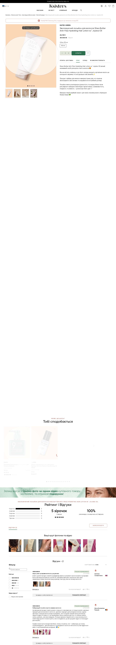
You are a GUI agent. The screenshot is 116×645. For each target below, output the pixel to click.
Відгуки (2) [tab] (13, 527)
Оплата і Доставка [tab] (66, 60)
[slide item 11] (67, 481)
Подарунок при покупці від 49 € (58, 1)
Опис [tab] (78, 60)
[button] (9, 93)
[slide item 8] (61, 481)
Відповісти (36, 589)
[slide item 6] (57, 481)
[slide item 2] (29, 85)
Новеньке (63, 10)
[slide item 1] (27, 85)
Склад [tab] (85, 60)
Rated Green (65, 25)
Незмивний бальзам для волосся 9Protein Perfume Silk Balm (16, 465)
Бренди (75, 10)
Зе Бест (51, 10)
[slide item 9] (63, 481)
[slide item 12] (69, 481)
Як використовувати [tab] (97, 60)
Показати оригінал (79, 595)
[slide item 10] (65, 481)
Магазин (40, 10)
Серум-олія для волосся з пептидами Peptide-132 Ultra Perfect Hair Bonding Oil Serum (44, 466)
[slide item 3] (32, 85)
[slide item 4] (34, 85)
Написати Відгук (98, 525)
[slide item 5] (55, 481)
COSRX (33, 462)
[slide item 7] (59, 481)
